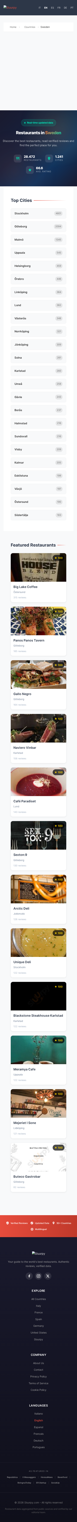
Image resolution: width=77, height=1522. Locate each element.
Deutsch (38, 1440)
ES (52, 7)
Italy (38, 1305)
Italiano (38, 1413)
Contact (38, 1369)
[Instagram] (38, 1276)
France (39, 1312)
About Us (38, 1363)
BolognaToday (24, 1482)
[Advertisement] (38, 72)
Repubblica (12, 1477)
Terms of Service (38, 1383)
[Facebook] (29, 1276)
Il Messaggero (29, 1477)
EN (45, 7)
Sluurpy (38, 1339)
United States (39, 1332)
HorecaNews (47, 1477)
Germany (38, 1325)
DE (65, 7)
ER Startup (41, 1482)
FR (58, 7)
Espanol (38, 1427)
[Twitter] (47, 1276)
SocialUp (55, 1482)
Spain (38, 1319)
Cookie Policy (38, 1389)
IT (40, 7)
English (38, 1420)
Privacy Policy (38, 1376)
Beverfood (62, 1477)
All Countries (38, 1298)
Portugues (39, 1447)
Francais (39, 1433)
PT (72, 7)
